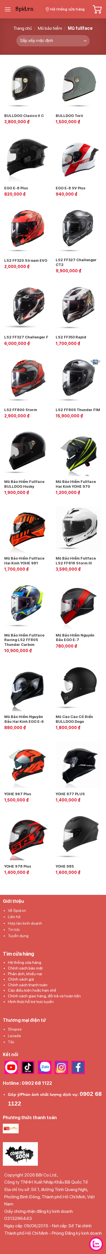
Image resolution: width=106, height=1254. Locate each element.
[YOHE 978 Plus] (27, 837)
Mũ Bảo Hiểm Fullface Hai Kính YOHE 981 (24, 560)
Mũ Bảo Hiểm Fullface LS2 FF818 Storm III (76, 560)
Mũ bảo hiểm (50, 28)
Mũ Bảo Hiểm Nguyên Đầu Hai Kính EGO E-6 (24, 719)
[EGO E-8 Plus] (27, 159)
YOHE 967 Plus (17, 794)
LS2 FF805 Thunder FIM (78, 410)
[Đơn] (7, 9)
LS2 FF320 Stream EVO (25, 260)
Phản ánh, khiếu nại (25, 974)
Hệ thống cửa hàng (24, 962)
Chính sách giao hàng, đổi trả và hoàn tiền (44, 996)
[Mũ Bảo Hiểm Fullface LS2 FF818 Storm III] (79, 529)
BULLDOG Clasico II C (24, 116)
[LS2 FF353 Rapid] (79, 308)
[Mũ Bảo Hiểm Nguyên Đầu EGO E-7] (79, 606)
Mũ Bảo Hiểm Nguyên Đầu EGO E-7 (75, 637)
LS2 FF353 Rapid (71, 337)
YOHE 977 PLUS (70, 794)
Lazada (14, 1035)
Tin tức (14, 929)
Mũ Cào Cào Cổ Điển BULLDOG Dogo (74, 719)
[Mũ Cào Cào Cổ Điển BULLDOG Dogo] (79, 688)
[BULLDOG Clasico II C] (27, 86)
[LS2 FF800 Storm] (27, 380)
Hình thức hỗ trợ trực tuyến (31, 1001)
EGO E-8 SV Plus (70, 188)
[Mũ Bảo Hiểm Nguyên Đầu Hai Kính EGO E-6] (27, 688)
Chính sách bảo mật (25, 968)
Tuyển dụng (18, 935)
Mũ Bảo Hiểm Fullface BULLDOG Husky (24, 484)
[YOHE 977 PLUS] (79, 765)
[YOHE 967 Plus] (27, 765)
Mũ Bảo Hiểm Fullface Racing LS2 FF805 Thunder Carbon (24, 640)
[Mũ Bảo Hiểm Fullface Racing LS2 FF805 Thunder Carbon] (27, 606)
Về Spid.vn (17, 910)
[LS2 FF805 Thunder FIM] (79, 380)
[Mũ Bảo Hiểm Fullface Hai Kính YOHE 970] (79, 453)
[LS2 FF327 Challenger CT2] (79, 231)
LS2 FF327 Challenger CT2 (76, 262)
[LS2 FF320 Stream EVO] (27, 231)
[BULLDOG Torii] (79, 86)
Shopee (15, 1029)
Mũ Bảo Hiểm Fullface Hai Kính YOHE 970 (76, 484)
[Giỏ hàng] (97, 9)
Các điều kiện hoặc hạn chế (32, 990)
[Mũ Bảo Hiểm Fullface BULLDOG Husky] (27, 453)
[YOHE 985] (79, 837)
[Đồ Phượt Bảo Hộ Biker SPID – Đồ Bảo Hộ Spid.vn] (27, 9)
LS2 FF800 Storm (20, 410)
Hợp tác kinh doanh (25, 923)
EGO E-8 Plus (16, 188)
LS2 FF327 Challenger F (26, 337)
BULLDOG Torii (69, 116)
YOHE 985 (65, 866)
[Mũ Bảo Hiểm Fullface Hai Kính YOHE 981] (27, 529)
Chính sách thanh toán (27, 985)
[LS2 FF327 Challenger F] (27, 308)
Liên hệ (14, 916)
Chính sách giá (21, 979)
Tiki (11, 1042)
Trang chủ (22, 28)
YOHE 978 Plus (17, 866)
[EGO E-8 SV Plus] (79, 159)
